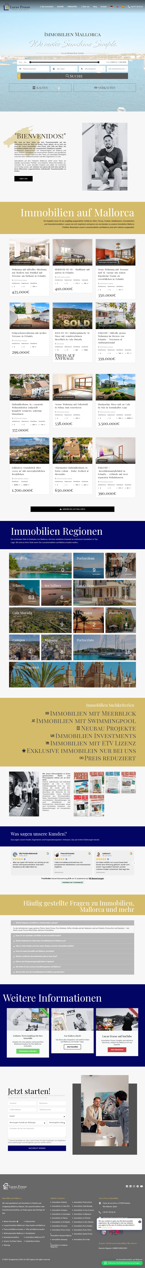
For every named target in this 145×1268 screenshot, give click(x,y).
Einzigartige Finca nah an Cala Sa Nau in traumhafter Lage (114, 406)
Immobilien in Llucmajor (61, 1214)
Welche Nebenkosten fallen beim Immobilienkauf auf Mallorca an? (41, 941)
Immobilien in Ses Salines (83, 1222)
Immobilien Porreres (59, 1226)
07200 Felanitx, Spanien (20, 280)
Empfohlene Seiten (33, 1241)
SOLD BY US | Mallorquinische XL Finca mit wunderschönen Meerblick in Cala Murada (72, 336)
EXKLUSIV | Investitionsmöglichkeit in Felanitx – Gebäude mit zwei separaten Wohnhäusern (113, 472)
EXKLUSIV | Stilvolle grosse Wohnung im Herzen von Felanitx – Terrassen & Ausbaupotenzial (112, 337)
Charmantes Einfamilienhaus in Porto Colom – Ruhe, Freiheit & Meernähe (72, 471)
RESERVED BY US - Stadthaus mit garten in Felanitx (72, 271)
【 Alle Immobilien (46, 7)
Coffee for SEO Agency (27, 1260)
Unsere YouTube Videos (13, 1241)
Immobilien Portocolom (83, 1202)
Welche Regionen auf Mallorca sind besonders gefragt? (37, 923)
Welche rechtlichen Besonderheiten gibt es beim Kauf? (36, 956)
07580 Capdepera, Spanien (21, 478)
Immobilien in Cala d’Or (61, 1206)
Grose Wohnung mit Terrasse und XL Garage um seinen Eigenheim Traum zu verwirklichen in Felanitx (113, 274)
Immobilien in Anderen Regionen (59, 1246)
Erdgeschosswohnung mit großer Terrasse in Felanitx (29, 334)
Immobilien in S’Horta (82, 1218)
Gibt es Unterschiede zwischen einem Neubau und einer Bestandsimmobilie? (45, 946)
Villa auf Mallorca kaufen (35, 1229)
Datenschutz (30, 1221)
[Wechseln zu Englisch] (117, 7)
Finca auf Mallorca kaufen (13, 1229)
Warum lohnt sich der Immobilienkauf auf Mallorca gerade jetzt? (40, 972)
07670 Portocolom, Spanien (107, 412)
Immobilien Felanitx (59, 1202)
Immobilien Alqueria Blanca (61, 1235)
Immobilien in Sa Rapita (61, 1222)
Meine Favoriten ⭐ (11, 1221)
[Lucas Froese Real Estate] (16, 10)
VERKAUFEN (72, 7)
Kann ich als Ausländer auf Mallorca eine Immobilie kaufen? (38, 936)
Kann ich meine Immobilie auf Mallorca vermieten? (35, 951)
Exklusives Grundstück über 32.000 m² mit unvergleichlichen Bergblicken (28, 471)
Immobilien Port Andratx (83, 1226)
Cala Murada (60, 343)
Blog (95, 7)
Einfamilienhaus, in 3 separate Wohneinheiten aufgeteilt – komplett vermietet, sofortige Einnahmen (27, 409)
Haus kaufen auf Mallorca (35, 1225)
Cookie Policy (107, 1227)
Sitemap (7, 1245)
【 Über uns (85, 7)
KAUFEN (60, 7)
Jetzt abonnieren (117, 1050)
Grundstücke (30, 1233)
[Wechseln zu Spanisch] (123, 7)
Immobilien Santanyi (59, 1239)
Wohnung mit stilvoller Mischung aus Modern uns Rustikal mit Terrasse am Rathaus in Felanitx (29, 272)
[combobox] (64, 69)
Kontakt (104, 7)
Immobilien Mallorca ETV (35, 1237)
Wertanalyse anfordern (28, 1051)
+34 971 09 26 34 (136, 7)
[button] (134, 863)
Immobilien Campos (59, 1210)
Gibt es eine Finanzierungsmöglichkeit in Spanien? (35, 962)
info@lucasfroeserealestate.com (115, 1218)
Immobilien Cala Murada (83, 1206)
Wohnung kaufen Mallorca (13, 1233)
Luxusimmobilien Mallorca (14, 1225)
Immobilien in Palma (60, 1218)
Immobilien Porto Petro (83, 1230)
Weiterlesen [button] (17, 872)
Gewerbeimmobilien (11, 1237)
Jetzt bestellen (72, 1047)
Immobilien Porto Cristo (61, 1230)
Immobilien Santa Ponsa (83, 1234)
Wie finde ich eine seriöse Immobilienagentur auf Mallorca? (38, 967)
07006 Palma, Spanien (62, 412)
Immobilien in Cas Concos (84, 1210)
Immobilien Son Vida (82, 1239)
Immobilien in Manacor (82, 1214)
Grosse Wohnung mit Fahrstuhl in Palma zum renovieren (71, 406)
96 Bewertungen (96, 878)
